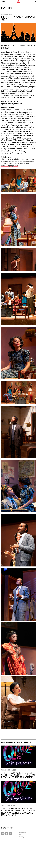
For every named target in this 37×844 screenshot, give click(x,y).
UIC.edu (20, 836)
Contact (20, 834)
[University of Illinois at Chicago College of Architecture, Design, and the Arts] (18, 1)
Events (6, 8)
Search (35, 2)
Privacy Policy (22, 832)
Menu (3, 2)
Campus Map (22, 838)
